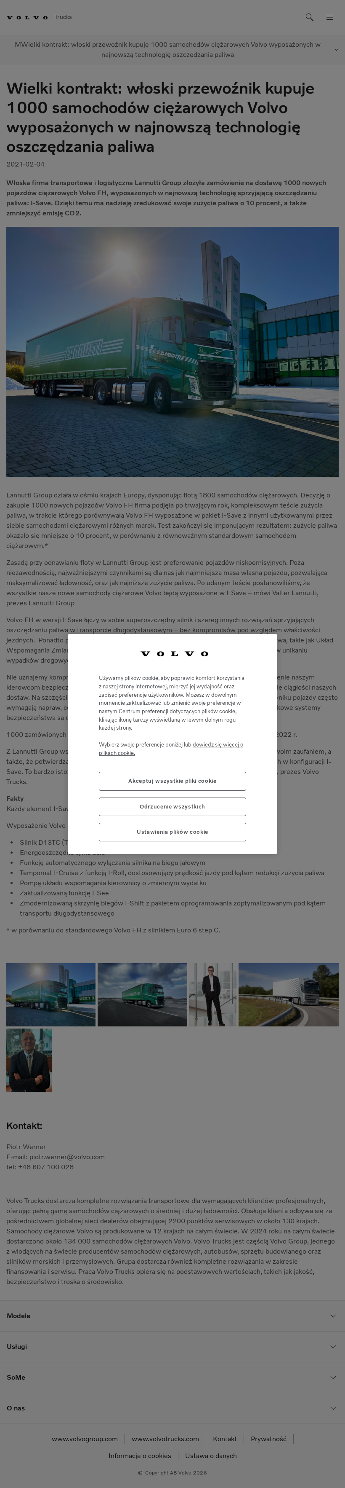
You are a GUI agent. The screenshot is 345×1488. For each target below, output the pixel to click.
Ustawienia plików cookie (172, 832)
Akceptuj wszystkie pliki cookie (172, 781)
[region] (172, 744)
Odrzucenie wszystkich (172, 806)
